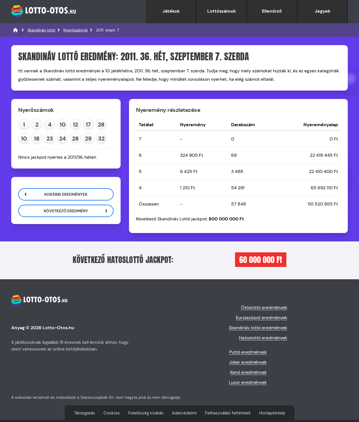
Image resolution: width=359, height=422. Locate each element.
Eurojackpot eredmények (261, 317)
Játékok (171, 11)
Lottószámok (221, 11)
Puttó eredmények (248, 352)
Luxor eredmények (248, 382)
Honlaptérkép (272, 413)
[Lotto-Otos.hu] (43, 20)
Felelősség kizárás (146, 413)
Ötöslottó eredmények (264, 307)
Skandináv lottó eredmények (258, 328)
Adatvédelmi (184, 413)
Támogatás (84, 413)
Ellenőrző (272, 11)
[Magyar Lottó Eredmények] (15, 30)
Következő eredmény (66, 210)
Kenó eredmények (248, 372)
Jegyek (322, 11)
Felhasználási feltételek (228, 413)
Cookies (111, 413)
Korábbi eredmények (66, 194)
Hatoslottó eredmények (263, 338)
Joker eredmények (248, 362)
